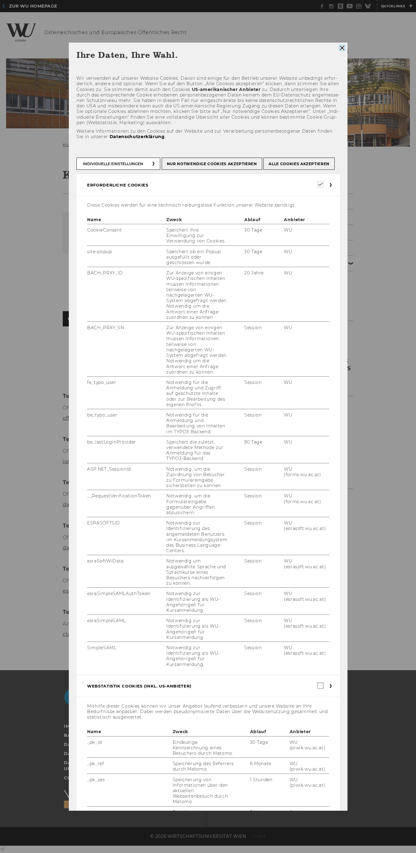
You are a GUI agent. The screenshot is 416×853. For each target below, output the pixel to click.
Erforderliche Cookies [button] (117, 185)
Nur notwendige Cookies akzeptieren (212, 164)
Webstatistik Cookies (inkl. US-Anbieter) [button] (139, 686)
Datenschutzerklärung (136, 136)
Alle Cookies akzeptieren (299, 164)
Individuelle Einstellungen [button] (113, 164)
